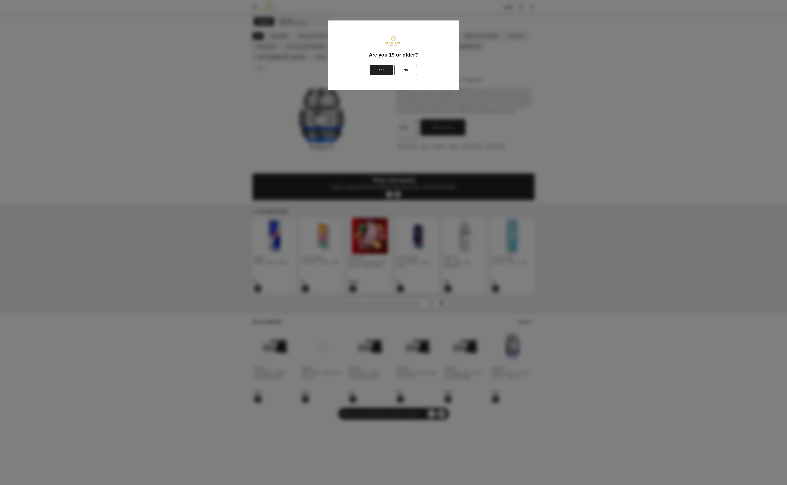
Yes (381, 70)
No (406, 70)
